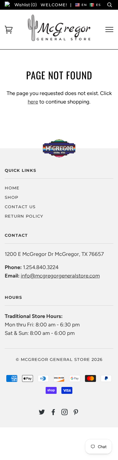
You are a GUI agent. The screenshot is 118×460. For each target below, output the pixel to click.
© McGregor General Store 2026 (59, 359)
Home (12, 187)
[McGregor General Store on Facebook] (53, 412)
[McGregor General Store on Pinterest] (76, 412)
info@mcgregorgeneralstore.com (60, 275)
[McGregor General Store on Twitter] (42, 412)
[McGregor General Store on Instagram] (64, 412)
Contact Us (20, 206)
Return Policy (24, 216)
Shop (11, 197)
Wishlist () (25, 5)
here (33, 101)
